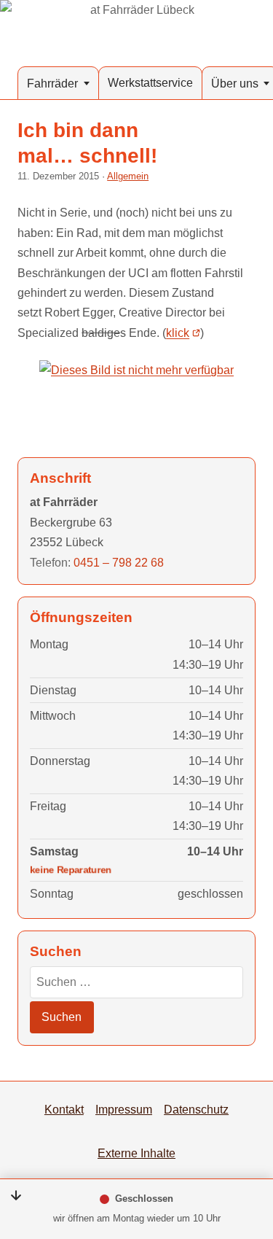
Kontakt (64, 1109)
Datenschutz (196, 1109)
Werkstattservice (150, 82)
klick (177, 332)
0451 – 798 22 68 (119, 562)
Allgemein (128, 176)
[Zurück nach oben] (245, 1153)
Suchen (61, 1016)
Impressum (123, 1109)
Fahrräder (52, 83)
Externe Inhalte (136, 1153)
